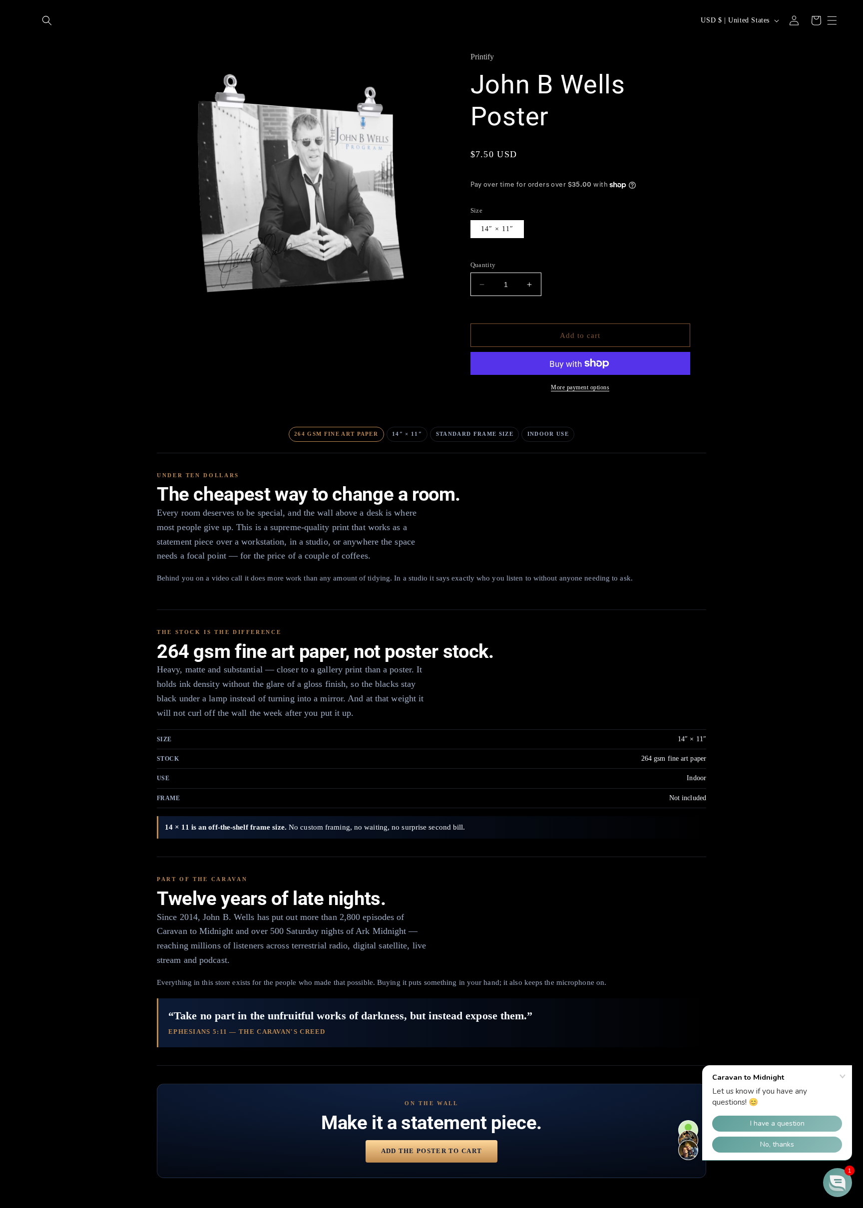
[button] (47, 20)
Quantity (483, 265)
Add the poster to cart (431, 1151)
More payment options (580, 387)
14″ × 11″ (497, 229)
